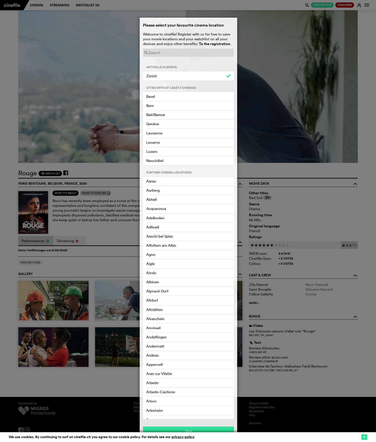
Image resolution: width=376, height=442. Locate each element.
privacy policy (182, 437)
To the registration (214, 43)
